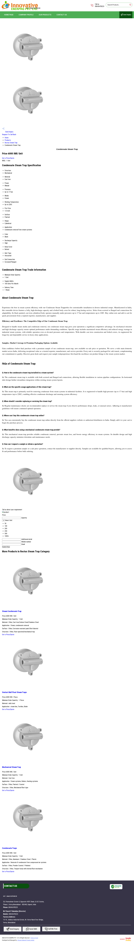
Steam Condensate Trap (11, 611)
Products (8, 140)
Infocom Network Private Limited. (25, 940)
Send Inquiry (127, 15)
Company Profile (26, 15)
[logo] (20, 10)
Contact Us (62, 15)
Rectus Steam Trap (11, 143)
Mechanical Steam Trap (11, 767)
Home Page (8, 15)
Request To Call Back (9, 135)
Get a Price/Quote (8, 158)
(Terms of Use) (34, 938)
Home (6, 138)
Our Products (45, 15)
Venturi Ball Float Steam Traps (14, 692)
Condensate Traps (9, 848)
